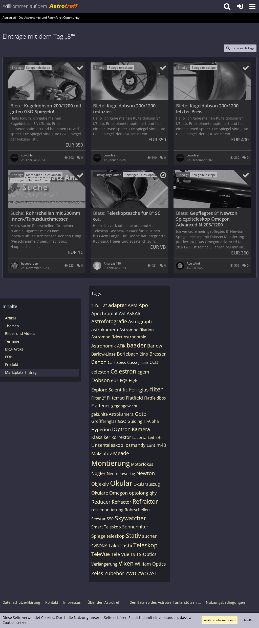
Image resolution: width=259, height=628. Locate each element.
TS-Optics (146, 554)
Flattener (100, 406)
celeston (100, 372)
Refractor (121, 502)
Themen (12, 325)
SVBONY (99, 546)
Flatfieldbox (155, 398)
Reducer (101, 501)
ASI (122, 313)
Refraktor (145, 501)
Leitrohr (155, 437)
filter (156, 389)
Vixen (126, 563)
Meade (121, 453)
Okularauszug (147, 484)
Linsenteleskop (107, 445)
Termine (12, 341)
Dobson (100, 380)
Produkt (11, 364)
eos (115, 380)
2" (105, 305)
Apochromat (104, 313)
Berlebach (127, 354)
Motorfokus (142, 464)
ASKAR (133, 313)
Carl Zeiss (117, 362)
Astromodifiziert (106, 337)
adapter (117, 305)
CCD (153, 362)
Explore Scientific (109, 390)
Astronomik (103, 346)
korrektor (121, 437)
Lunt (151, 445)
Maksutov (101, 453)
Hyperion (101, 429)
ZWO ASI (147, 573)
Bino (144, 354)
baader (136, 345)
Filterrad (116, 398)
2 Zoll (96, 305)
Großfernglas (104, 421)
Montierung (110, 463)
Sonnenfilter (135, 527)
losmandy (134, 445)
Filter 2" (98, 398)
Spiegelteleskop (108, 536)
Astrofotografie (109, 321)
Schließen (247, 620)
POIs (9, 356)
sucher (149, 536)
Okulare (99, 493)
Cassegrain (137, 362)
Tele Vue (120, 554)
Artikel (10, 318)
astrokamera (104, 330)
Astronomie (135, 337)
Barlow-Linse (103, 354)
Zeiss (97, 573)
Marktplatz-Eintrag (21, 372)
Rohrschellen (137, 510)
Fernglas (139, 389)
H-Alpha (151, 421)
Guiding (134, 421)
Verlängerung (104, 564)
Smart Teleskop (106, 527)
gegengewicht (124, 406)
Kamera (141, 429)
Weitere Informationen (219, 620)
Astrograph (140, 321)
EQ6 (133, 380)
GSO (122, 421)
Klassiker (100, 437)
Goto (140, 413)
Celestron (123, 371)
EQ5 (123, 380)
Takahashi (120, 545)
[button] (252, 6)
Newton (145, 473)
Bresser (157, 354)
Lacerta (139, 437)
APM (132, 305)
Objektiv (100, 484)
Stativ (133, 535)
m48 (161, 445)
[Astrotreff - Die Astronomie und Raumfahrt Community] (40, 6)
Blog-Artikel (15, 349)
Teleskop (145, 545)
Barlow (154, 346)
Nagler (98, 473)
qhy (153, 493)
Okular (121, 483)
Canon (98, 362)
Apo (143, 305)
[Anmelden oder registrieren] (240, 6)
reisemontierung (107, 510)
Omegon (118, 493)
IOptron (121, 429)
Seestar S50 (102, 519)
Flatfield (134, 398)
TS (133, 554)
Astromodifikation (136, 330)
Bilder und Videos (20, 333)
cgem (143, 372)
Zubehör (114, 573)
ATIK (121, 346)
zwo (130, 573)
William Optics (150, 564)
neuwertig (125, 473)
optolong (138, 493)
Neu (111, 473)
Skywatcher (130, 518)
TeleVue (100, 554)
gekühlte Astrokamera (112, 414)
